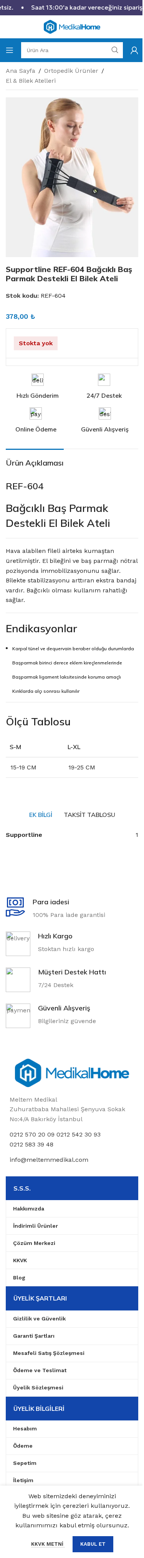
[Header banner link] (72, 7)
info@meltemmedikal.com (49, 1159)
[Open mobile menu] (9, 50)
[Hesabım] (134, 50)
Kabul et (93, 1544)
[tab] (40, 815)
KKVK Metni (48, 1544)
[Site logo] (72, 26)
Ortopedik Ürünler (71, 70)
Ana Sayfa (20, 70)
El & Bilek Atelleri (31, 80)
